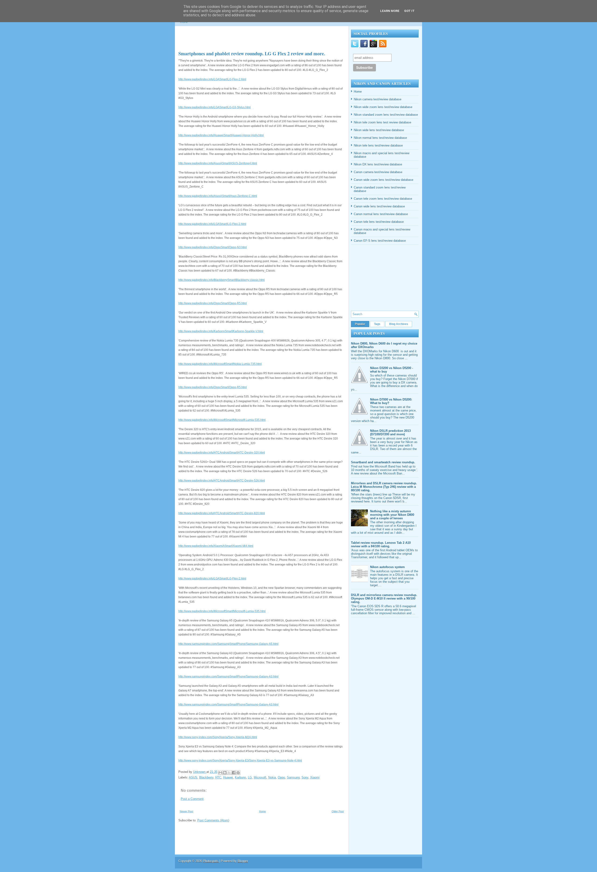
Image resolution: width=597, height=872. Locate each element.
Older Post (338, 811)
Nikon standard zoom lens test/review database (386, 114)
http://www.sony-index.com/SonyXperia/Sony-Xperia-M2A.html (217, 737)
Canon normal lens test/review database (381, 214)
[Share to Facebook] (233, 772)
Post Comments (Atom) (213, 820)
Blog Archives (398, 324)
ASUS (193, 777)
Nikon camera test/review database (377, 99)
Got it (409, 11)
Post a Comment (192, 799)
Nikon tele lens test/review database (378, 145)
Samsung (293, 777)
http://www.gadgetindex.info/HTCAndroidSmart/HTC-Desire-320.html (221, 452)
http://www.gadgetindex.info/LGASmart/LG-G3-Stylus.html (214, 107)
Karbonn (240, 777)
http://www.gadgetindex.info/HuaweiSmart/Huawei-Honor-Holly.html (221, 135)
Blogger (243, 861)
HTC (218, 777)
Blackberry (206, 777)
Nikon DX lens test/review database (378, 164)
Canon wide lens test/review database (379, 206)
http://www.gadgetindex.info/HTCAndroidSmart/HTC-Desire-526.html (221, 480)
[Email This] (220, 772)
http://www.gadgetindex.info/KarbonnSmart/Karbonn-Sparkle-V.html (220, 331)
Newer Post (186, 811)
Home (262, 811)
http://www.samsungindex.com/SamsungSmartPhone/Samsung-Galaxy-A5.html (228, 643)
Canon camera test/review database (378, 172)
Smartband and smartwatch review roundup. (383, 462)
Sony (305, 777)
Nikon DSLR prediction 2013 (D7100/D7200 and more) (390, 432)
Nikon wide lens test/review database (379, 130)
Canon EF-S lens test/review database (380, 240)
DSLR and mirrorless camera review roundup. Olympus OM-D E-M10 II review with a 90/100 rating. (384, 598)
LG (250, 777)
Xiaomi (314, 777)
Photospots (211, 861)
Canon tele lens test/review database (379, 221)
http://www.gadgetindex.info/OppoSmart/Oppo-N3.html (212, 247)
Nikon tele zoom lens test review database (382, 122)
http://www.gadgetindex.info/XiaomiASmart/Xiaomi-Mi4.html (215, 546)
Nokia (272, 777)
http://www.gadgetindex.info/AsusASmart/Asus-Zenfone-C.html (217, 196)
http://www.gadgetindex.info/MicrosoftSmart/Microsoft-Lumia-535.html (222, 420)
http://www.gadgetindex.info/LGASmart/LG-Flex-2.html (212, 79)
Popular (360, 324)
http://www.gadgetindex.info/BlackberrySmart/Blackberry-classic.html (221, 280)
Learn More (389, 11)
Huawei (228, 777)
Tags (377, 324)
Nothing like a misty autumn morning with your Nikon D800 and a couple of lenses (392, 514)
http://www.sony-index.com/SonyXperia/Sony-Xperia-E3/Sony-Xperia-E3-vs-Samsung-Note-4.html (240, 760)
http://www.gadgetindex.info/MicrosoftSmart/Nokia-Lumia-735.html (220, 364)
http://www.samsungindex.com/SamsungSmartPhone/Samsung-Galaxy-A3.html (228, 676)
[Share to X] (229, 772)
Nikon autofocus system (387, 567)
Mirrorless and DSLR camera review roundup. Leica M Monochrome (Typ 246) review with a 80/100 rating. (384, 486)
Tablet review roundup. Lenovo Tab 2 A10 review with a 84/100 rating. (381, 544)
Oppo (281, 777)
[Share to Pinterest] (238, 772)
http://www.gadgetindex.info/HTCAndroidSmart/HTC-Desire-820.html (221, 513)
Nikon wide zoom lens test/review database (383, 107)
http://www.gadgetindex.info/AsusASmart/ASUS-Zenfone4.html (217, 163)
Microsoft (260, 777)
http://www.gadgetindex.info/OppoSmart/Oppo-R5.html (212, 303)
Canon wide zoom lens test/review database (383, 179)
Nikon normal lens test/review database (380, 138)
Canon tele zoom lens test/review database (383, 198)
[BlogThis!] (224, 772)
